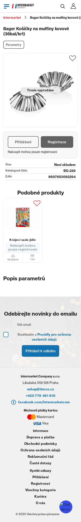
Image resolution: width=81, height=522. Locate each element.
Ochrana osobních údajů (40, 450)
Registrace (57, 142)
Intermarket (12, 18)
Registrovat (40, 483)
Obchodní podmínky (40, 444)
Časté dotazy (40, 463)
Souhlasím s (44, 336)
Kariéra (40, 496)
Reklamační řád (41, 457)
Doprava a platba (40, 437)
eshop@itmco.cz (40, 389)
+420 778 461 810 (40, 396)
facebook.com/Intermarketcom (44, 402)
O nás (40, 503)
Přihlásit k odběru (40, 351)
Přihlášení (23, 142)
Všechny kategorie (40, 490)
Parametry (14, 45)
